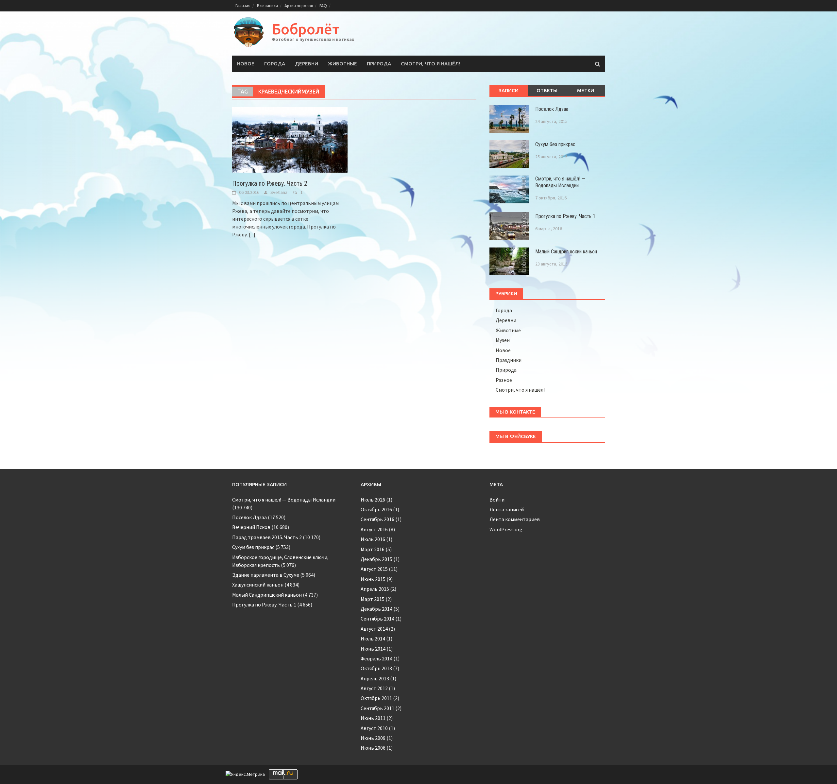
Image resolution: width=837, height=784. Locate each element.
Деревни (306, 63)
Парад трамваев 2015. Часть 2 (267, 537)
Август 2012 (374, 688)
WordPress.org (505, 529)
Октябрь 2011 (376, 698)
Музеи (503, 340)
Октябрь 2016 (376, 509)
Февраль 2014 (376, 658)
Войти (496, 499)
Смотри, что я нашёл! (430, 63)
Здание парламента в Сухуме (265, 574)
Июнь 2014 (373, 648)
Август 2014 (374, 628)
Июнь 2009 (373, 738)
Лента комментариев (514, 519)
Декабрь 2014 (376, 608)
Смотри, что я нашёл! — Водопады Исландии (560, 182)
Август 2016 (374, 529)
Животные (342, 63)
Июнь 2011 (373, 718)
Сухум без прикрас (555, 144)
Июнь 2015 (373, 579)
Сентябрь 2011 (377, 708)
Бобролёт (305, 29)
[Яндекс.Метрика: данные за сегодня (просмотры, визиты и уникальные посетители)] (245, 774)
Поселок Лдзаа (551, 109)
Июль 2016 (373, 539)
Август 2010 (374, 728)
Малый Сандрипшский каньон (566, 251)
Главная (242, 6)
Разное (504, 380)
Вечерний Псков (251, 527)
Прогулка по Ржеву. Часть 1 (565, 216)
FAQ (323, 6)
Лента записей (506, 509)
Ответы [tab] (547, 90)
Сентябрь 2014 (377, 618)
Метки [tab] (585, 90)
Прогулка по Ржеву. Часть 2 (269, 183)
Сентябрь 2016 (377, 519)
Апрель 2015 (375, 589)
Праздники (508, 360)
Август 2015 (374, 569)
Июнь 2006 (373, 747)
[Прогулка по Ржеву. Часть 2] (290, 139)
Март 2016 (372, 549)
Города (274, 63)
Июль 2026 (373, 499)
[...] (252, 234)
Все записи (267, 6)
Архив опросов (298, 6)
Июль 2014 (373, 638)
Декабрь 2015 (376, 559)
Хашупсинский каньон (257, 584)
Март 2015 (372, 599)
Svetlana (278, 192)
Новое (245, 63)
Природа (379, 63)
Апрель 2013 (375, 678)
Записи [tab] (509, 90)
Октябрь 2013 (376, 668)
